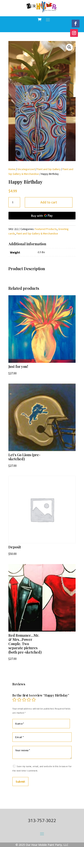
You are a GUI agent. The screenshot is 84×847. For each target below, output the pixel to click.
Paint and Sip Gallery (49, 169)
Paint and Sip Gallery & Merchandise (37, 233)
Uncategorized (26, 169)
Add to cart (48, 202)
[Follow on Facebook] (76, 23)
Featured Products (46, 229)
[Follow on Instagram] (74, 33)
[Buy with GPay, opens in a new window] (42, 216)
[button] (69, 47)
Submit (20, 781)
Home (11, 169)
